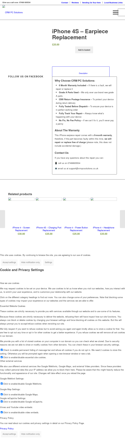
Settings (48, 262)
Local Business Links (113, 2)
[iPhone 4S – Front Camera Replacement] (122, 219)
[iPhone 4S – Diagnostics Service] (2, 219)
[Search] (106, 12)
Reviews (75, 2)
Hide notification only (30, 262)
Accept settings (9, 262)
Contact (64, 2)
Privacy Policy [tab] (7, 417)
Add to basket (84, 49)
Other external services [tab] (11, 360)
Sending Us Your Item (91, 2)
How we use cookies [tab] (9, 283)
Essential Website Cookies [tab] (12, 306)
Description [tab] (81, 73)
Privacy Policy (7, 428)
